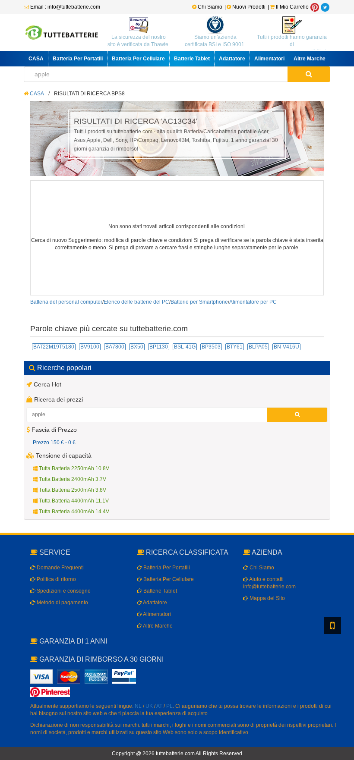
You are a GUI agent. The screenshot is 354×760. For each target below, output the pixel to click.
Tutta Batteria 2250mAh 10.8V (73, 468)
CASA (36, 59)
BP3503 (211, 347)
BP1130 (158, 347)
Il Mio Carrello (292, 7)
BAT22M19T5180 (53, 347)
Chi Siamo (209, 7)
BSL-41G (185, 347)
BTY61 (235, 347)
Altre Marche (310, 59)
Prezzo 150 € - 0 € (54, 443)
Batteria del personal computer (66, 302)
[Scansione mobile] (332, 625)
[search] (309, 74)
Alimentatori (269, 59)
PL (169, 706)
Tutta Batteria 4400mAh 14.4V (73, 512)
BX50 (136, 347)
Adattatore (232, 59)
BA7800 (114, 347)
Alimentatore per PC (253, 302)
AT (159, 706)
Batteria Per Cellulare (138, 59)
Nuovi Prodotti (249, 7)
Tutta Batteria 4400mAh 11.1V (73, 501)
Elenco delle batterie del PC (136, 302)
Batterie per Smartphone (199, 302)
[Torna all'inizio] (345, 642)
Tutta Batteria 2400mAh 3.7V (72, 479)
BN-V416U (286, 347)
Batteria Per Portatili (78, 59)
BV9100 (89, 347)
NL (138, 706)
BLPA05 (258, 347)
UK (149, 706)
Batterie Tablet (192, 59)
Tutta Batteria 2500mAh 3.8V (72, 490)
